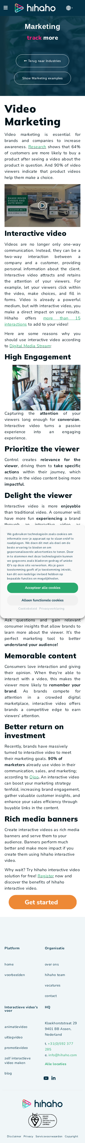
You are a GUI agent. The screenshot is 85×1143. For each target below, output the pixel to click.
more (42, 38)
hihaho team (55, 975)
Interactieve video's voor (21, 1009)
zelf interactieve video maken (18, 1060)
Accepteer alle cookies (42, 587)
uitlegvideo (14, 1037)
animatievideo (16, 1027)
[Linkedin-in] (53, 1078)
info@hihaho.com (63, 1055)
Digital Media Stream (30, 346)
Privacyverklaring (51, 609)
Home (9, 964)
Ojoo (34, 777)
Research (37, 146)
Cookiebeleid (27, 609)
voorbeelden (15, 975)
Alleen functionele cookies (42, 600)
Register (46, 876)
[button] (69, 8)
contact (51, 996)
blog (8, 1073)
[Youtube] (46, 1078)
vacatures (53, 985)
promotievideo (16, 1047)
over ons (52, 964)
